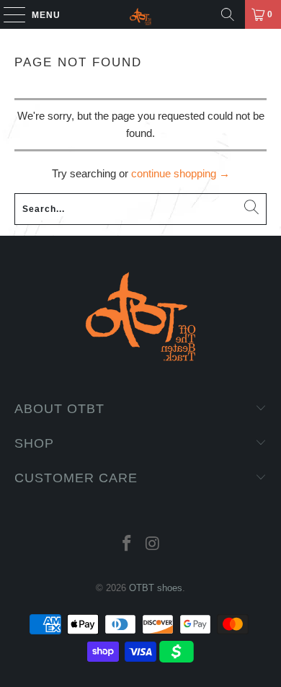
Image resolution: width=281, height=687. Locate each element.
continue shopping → (180, 173)
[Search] (227, 14)
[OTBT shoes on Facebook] (127, 544)
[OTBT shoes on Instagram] (153, 544)
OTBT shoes (155, 587)
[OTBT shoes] (141, 14)
